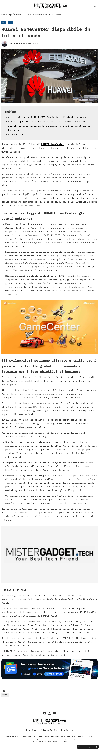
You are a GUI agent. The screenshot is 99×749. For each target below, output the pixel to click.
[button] (96, 6)
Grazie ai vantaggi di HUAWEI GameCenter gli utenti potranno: (48, 117)
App (3, 22)
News (10, 22)
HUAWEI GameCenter (52, 144)
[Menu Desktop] (3, 6)
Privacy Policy (48, 730)
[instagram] (49, 713)
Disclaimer (67, 730)
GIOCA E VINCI (16, 134)
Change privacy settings (88, 747)
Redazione (31, 730)
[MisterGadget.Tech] (50, 5)
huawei (5, 695)
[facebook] (44, 713)
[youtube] (54, 713)
